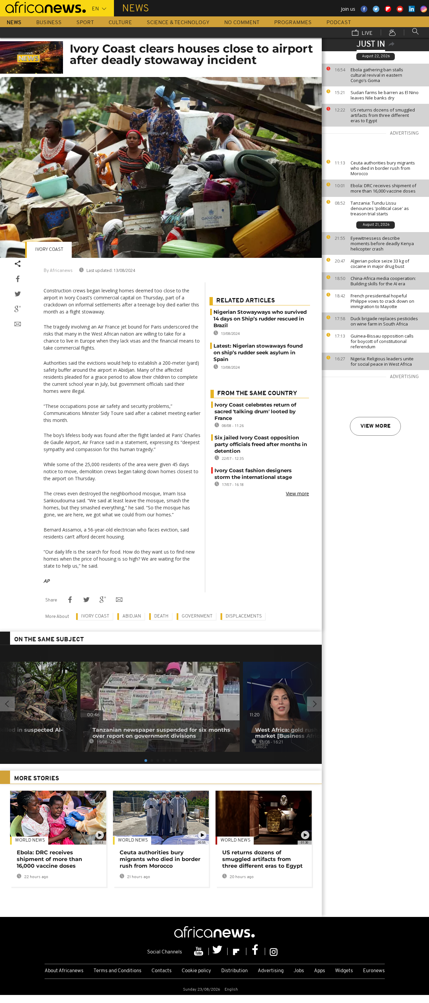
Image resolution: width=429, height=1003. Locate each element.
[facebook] (255, 951)
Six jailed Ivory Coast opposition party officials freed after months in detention (260, 444)
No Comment (241, 22)
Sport (85, 22)
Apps (319, 971)
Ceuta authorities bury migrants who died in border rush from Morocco (383, 168)
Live (366, 33)
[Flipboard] (237, 951)
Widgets (344, 971)
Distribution (234, 971)
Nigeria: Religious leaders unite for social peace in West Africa (382, 361)
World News (30, 840)
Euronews (374, 971)
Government (197, 616)
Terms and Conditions (117, 971)
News (14, 22)
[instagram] (273, 951)
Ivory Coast (49, 249)
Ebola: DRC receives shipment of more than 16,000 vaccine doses (383, 188)
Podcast (338, 22)
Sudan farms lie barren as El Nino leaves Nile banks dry (385, 95)
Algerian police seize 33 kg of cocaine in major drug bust (380, 263)
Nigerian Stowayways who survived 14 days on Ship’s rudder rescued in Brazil (260, 319)
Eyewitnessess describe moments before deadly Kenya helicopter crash (382, 243)
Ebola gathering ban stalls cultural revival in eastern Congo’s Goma (377, 75)
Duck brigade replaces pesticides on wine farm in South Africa (384, 321)
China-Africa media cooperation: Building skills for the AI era (383, 281)
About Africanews (64, 971)
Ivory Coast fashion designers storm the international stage (253, 473)
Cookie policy (196, 971)
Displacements (244, 616)
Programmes (293, 22)
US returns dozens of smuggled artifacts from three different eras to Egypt (383, 115)
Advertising (271, 971)
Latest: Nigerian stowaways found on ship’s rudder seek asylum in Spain (258, 352)
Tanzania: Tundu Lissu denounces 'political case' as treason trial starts (380, 208)
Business (49, 22)
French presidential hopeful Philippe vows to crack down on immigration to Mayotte (382, 301)
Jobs (299, 971)
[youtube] (199, 951)
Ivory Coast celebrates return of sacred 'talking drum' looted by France (255, 411)
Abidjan (131, 616)
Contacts (161, 971)
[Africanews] (43, 6)
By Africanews (58, 270)
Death (161, 616)
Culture (120, 22)
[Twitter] (218, 951)
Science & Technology (178, 22)
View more (375, 426)
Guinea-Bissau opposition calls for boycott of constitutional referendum (382, 341)
